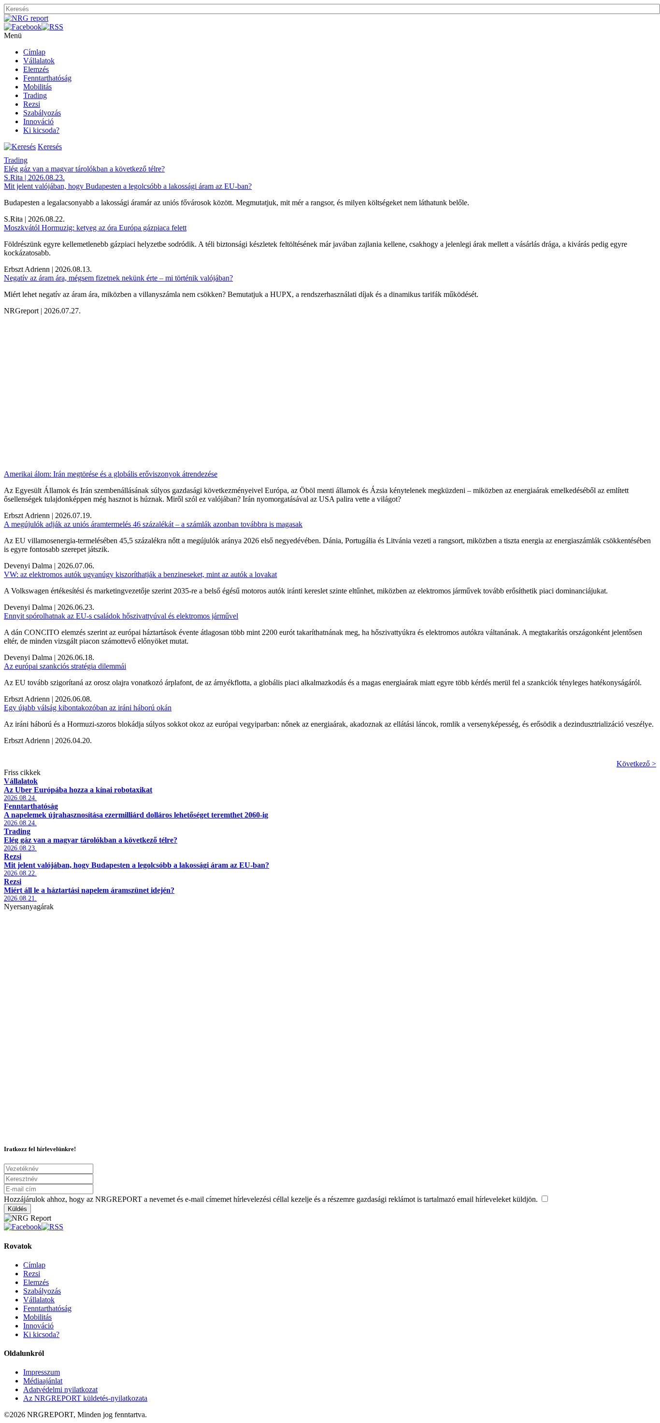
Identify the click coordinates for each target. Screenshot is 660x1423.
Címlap (34, 52)
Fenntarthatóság (47, 78)
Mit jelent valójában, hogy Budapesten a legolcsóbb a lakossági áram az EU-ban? (128, 186)
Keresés (50, 146)
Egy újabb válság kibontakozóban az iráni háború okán (88, 708)
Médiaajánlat (42, 1381)
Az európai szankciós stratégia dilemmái (65, 666)
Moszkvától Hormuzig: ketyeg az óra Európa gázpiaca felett (95, 228)
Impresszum (41, 1372)
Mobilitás (37, 87)
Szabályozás (42, 113)
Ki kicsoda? (41, 130)
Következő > (636, 764)
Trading (35, 95)
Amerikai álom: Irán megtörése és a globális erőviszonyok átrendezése (110, 474)
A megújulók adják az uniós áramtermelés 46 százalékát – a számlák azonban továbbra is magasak (153, 524)
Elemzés (36, 69)
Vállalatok (39, 60)
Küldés (17, 1208)
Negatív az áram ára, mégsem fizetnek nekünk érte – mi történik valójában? (118, 278)
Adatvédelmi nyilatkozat (60, 1389)
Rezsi (31, 104)
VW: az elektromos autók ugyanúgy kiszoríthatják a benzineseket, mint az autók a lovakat (140, 574)
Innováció (38, 121)
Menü (13, 35)
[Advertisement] (294, 383)
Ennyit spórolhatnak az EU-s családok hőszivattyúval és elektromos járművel (121, 616)
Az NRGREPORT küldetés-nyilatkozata (85, 1398)
